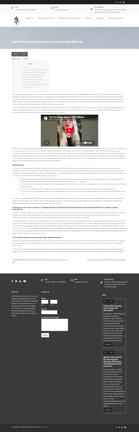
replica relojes (45, 341)
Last (51, 305)
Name (44, 298)
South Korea (26, 67)
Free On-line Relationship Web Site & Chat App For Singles (106, 260)
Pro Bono (99, 18)
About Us (29, 18)
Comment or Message (50, 317)
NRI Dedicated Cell (115, 18)
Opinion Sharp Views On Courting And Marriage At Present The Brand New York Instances (112, 361)
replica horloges (76, 290)
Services (88, 18)
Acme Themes (43, 427)
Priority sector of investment (69, 18)
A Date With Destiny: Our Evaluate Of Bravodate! (112, 308)
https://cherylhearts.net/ (21, 228)
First (42, 305)
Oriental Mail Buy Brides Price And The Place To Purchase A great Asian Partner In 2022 (39, 261)
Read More (108, 344)
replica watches (16, 319)
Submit (45, 335)
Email (44, 309)
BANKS (26, 59)
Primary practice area (46, 18)
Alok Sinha (17, 59)
